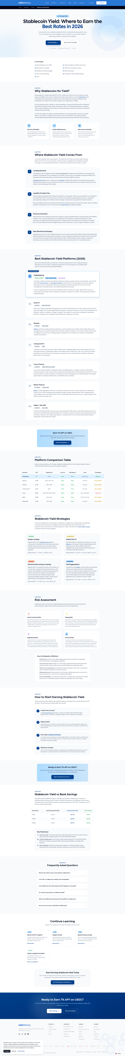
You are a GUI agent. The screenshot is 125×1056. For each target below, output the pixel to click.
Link (50, 1031)
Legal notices (79, 1051)
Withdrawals (67, 1036)
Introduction (67, 1029)
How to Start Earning (42, 73)
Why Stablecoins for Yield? (43, 65)
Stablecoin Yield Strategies (43, 71)
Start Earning (53, 1011)
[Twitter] (19, 1034)
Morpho (62, 180)
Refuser (14, 1051)
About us (96, 1026)
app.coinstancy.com (48, 712)
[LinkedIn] (25, 1034)
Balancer (68, 544)
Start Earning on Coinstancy (61, 982)
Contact (81, 2)
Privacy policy (87, 1051)
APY (43, 97)
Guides (33, 7)
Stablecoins (82, 97)
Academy (26, 7)
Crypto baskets (52, 1029)
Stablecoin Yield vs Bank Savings (73, 73)
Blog (70, 2)
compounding (44, 283)
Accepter (7, 1051)
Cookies (94, 1051)
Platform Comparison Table (72, 68)
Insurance (104, 1051)
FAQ (37, 76)
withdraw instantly (56, 283)
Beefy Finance (39, 385)
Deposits (66, 1034)
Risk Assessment (68, 71)
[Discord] (28, 1034)
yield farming (65, 204)
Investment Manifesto (69, 1031)
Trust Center (97, 1029)
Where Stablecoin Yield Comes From (74, 65)
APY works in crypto (84, 526)
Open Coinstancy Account (61, 777)
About (75, 2)
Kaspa (80, 1034)
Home (47, 2)
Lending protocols (38, 180)
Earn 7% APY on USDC (70, 42)
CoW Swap (81, 1039)
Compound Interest (54, 734)
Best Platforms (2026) (42, 68)
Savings (51, 1026)
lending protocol (45, 542)
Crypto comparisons (84, 1029)
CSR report (96, 1039)
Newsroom (96, 1034)
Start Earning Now (61, 442)
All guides (81, 1026)
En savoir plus (21, 1051)
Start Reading (52, 42)
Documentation (68, 1026)
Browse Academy (70, 1011)
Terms (99, 1051)
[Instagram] (22, 1034)
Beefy (35, 390)
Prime (50, 1034)
